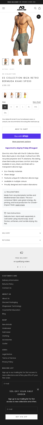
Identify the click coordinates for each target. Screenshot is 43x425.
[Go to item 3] (20, 62)
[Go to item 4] (27, 62)
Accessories (7, 340)
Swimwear (6, 332)
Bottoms (5, 69)
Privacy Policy (7, 362)
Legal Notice (7, 354)
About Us (5, 298)
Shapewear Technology (11, 306)
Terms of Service (9, 358)
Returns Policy (7, 284)
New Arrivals (7, 324)
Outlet (4, 343)
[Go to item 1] (5, 62)
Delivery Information (10, 280)
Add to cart (21, 129)
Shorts (12, 69)
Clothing (5, 336)
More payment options (21, 141)
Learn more (20, 205)
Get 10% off (21, 417)
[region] (21, 257)
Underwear (6, 328)
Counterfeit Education (11, 310)
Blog (4, 314)
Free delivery (21, 258)
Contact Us (6, 288)
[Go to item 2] (13, 62)
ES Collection (9, 74)
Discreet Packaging (10, 302)
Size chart (37, 102)
